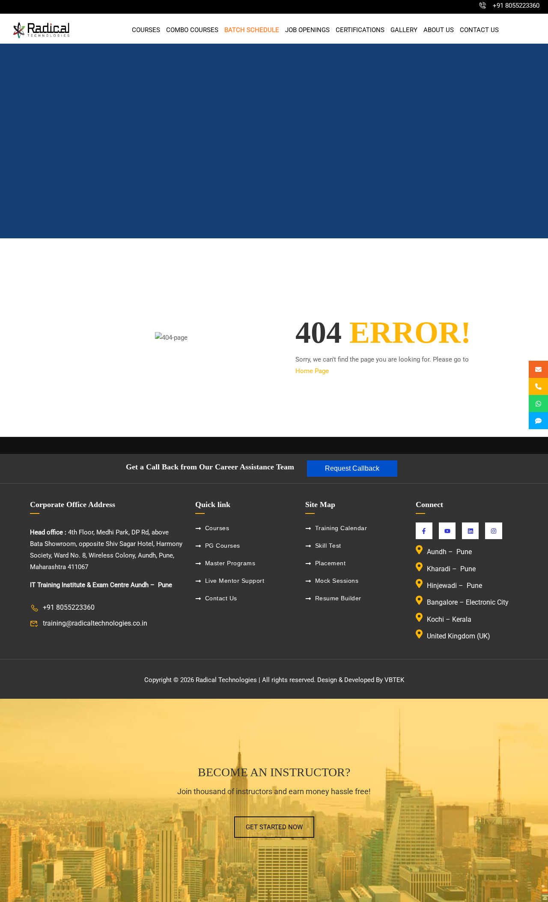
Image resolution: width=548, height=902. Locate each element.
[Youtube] (447, 530)
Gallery (403, 30)
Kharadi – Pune (452, 569)
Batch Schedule (251, 30)
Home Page (312, 371)
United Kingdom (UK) (458, 636)
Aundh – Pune (450, 552)
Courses (146, 30)
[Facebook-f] (424, 530)
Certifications (360, 30)
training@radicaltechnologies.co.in (95, 623)
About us (438, 30)
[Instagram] (493, 530)
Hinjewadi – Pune (454, 586)
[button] (352, 468)
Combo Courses (192, 30)
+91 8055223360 (516, 5)
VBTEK (394, 680)
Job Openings (307, 30)
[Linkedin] (470, 530)
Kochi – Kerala (449, 619)
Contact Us (479, 30)
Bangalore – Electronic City (468, 603)
